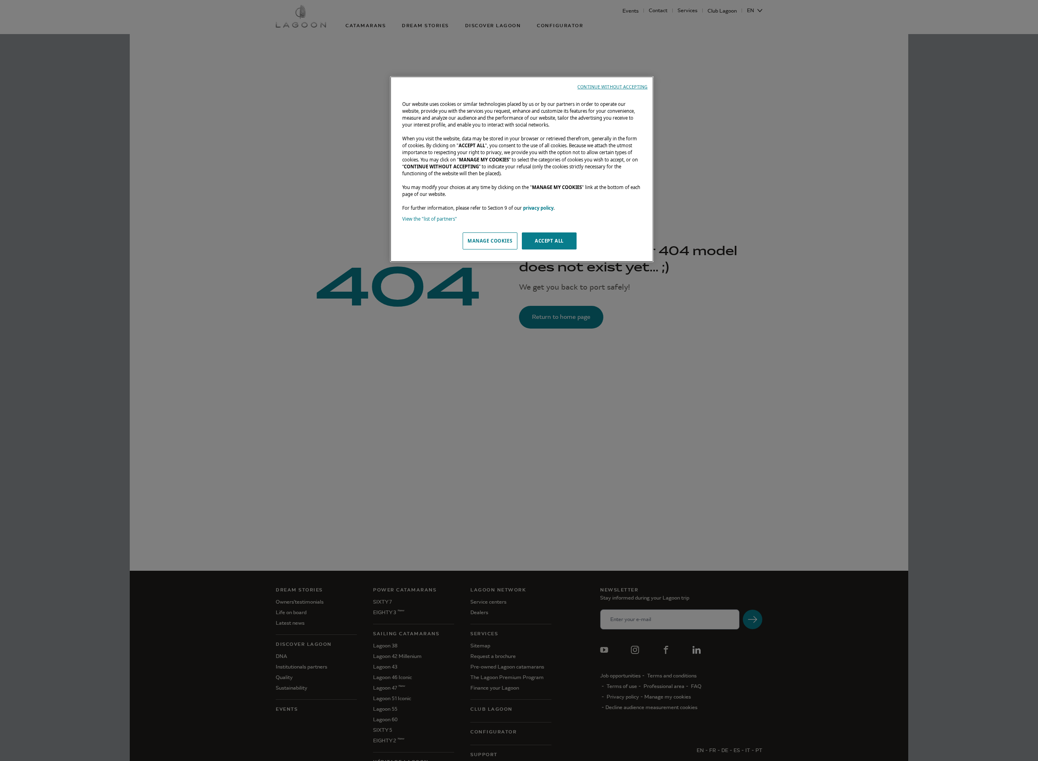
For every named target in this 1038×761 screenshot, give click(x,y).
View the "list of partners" (429, 219)
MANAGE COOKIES (490, 241)
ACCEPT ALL (549, 241)
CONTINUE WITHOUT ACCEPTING (612, 87)
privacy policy (538, 208)
